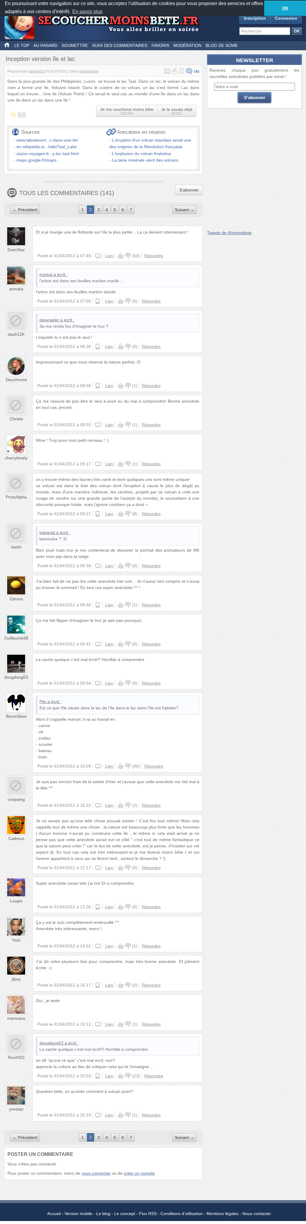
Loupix (16, 900)
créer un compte (139, 1173)
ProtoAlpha (16, 497)
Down (128, 256)
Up (121, 256)
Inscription (255, 18)
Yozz (16, 940)
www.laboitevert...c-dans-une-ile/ (47, 140)
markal (45, 274)
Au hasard (45, 45)
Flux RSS (148, 1213)
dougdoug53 (16, 677)
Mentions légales (222, 1213)
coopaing (16, 799)
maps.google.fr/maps (36, 160)
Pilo (42, 701)
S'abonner (189, 190)
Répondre (153, 255)
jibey (16, 979)
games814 (37, 71)
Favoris (160, 45)
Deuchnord (16, 379)
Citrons (16, 598)
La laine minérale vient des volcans (145, 160)
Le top (21, 45)
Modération (187, 45)
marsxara (16, 1018)
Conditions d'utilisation (181, 1213)
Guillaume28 (16, 638)
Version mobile (78, 1213)
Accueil (54, 1213)
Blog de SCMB (221, 45)
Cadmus (16, 838)
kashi (16, 546)
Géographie (89, 71)
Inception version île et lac (40, 59)
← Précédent (25, 209)
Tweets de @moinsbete (229, 232)
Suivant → (184, 209)
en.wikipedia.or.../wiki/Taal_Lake (46, 146)
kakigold (47, 532)
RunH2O (16, 1057)
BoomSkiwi (16, 716)
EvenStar (16, 249)
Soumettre (75, 45)
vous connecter (96, 1173)
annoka (16, 288)
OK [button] (285, 8)
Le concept (124, 1213)
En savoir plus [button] (87, 11)
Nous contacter (256, 1213)
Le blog (103, 1213)
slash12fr (16, 334)
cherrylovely (16, 457)
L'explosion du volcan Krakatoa (141, 153)
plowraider (49, 319)
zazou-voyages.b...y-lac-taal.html (47, 153)
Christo (16, 418)
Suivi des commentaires (119, 45)
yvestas (16, 1109)
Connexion (286, 18)
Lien (109, 255)
